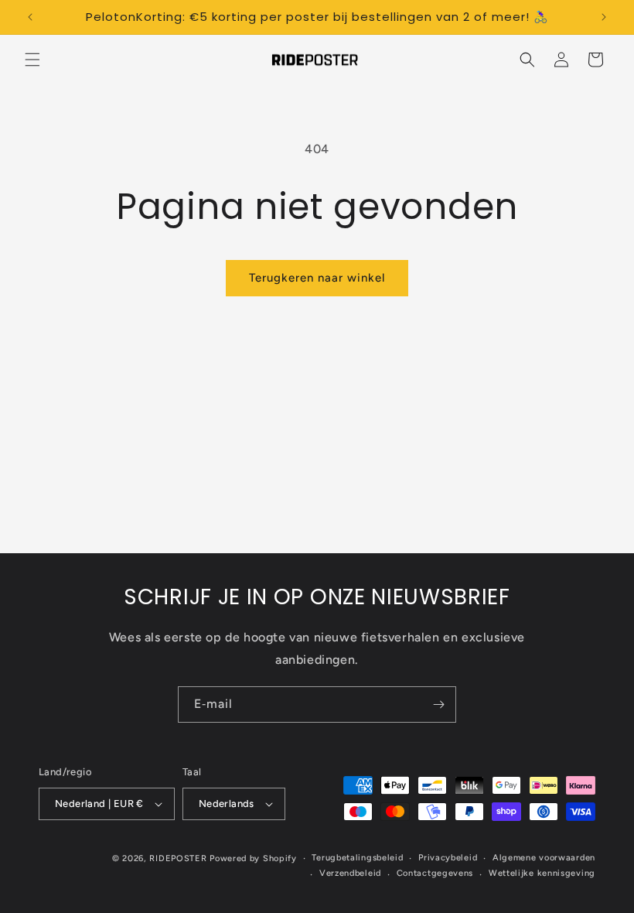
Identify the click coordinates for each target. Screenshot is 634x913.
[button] (32, 60)
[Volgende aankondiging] (604, 17)
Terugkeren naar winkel (317, 278)
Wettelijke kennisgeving (542, 873)
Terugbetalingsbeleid (357, 858)
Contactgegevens (435, 873)
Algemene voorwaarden (544, 858)
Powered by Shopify (253, 858)
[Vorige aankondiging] (30, 17)
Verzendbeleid (350, 873)
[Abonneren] (438, 704)
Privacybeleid (447, 858)
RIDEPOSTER (177, 858)
